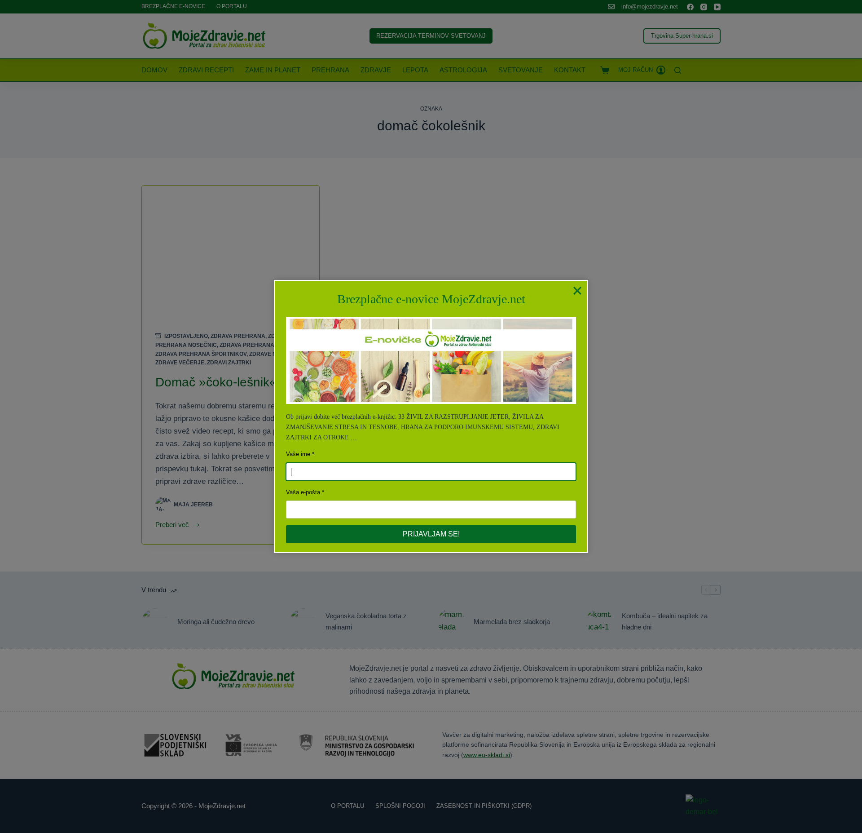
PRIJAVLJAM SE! (431, 534)
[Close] (577, 290)
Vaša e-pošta (303, 492)
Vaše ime (298, 454)
